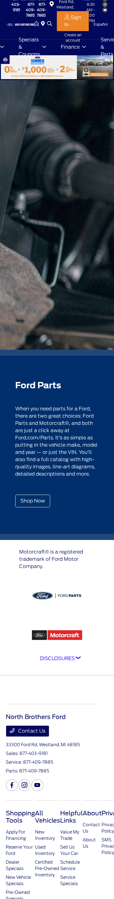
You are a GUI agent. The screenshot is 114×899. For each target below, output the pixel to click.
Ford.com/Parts (34, 438)
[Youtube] (37, 785)
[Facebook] (12, 785)
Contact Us (31, 731)
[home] (37, 24)
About (92, 813)
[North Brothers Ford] (20, 24)
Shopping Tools (20, 817)
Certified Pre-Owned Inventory (47, 868)
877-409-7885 (30, 10)
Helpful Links (71, 817)
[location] (44, 24)
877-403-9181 (33, 753)
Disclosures (57, 658)
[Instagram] (25, 785)
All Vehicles (47, 817)
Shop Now (32, 501)
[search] (49, 24)
